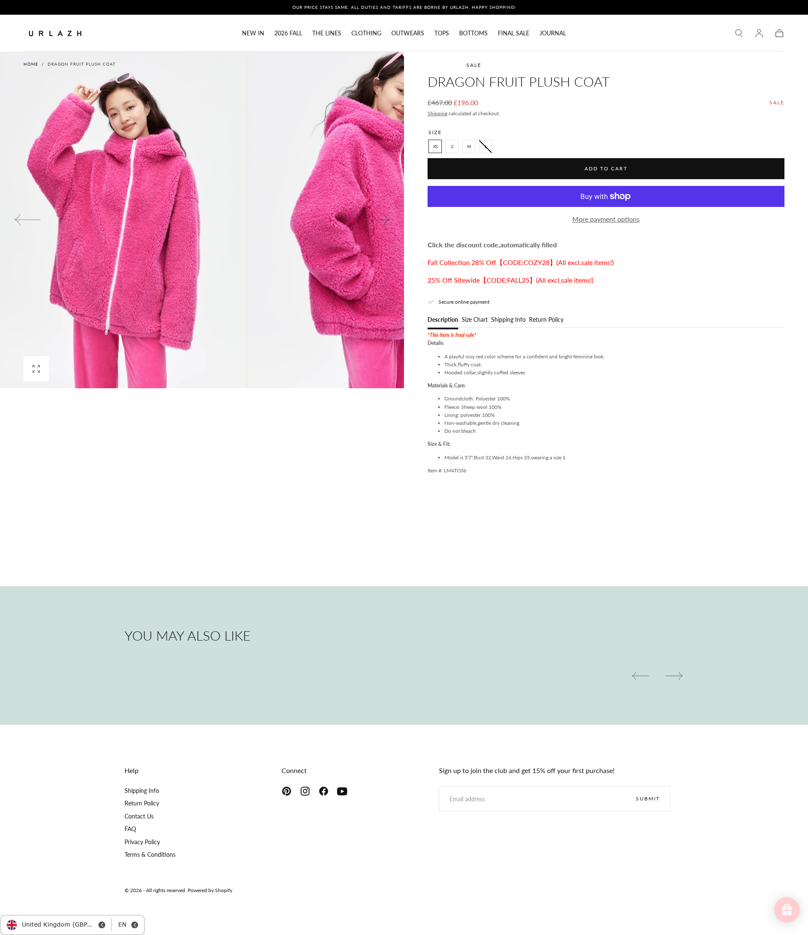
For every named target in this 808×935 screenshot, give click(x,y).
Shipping (437, 113)
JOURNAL (553, 33)
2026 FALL (288, 33)
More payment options (606, 219)
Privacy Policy (142, 841)
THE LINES (326, 33)
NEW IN (253, 33)
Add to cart (606, 168)
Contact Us (139, 816)
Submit (648, 798)
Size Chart (475, 320)
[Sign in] (759, 33)
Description (443, 320)
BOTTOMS (473, 33)
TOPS (441, 33)
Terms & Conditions (150, 854)
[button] (739, 33)
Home (31, 63)
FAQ (130, 828)
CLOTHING (366, 33)
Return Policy (546, 320)
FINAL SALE (513, 33)
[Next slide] (377, 220)
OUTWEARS (407, 33)
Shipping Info (508, 320)
